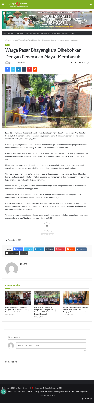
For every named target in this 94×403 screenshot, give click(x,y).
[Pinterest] (29, 69)
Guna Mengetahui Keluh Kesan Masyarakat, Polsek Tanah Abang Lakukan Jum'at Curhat (17, 309)
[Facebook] (7, 69)
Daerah (15, 40)
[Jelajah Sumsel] (18, 4)
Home (9, 40)
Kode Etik (17, 392)
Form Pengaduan (82, 392)
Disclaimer (49, 392)
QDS (60, 388)
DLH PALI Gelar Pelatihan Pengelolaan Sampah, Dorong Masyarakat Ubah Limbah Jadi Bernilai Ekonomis (45, 310)
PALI (20, 40)
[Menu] (3, 5)
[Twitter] (13, 69)
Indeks (10, 392)
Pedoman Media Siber (47, 395)
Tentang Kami (59, 392)
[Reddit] (35, 69)
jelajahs (11, 63)
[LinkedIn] (18, 69)
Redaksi (29, 392)
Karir (23, 392)
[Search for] (91, 5)
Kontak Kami (69, 392)
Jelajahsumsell (39, 388)
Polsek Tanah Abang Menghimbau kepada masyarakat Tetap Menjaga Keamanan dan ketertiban (75, 309)
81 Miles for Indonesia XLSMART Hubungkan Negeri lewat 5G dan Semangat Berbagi (45, 31)
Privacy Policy (39, 392)
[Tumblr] (24, 69)
